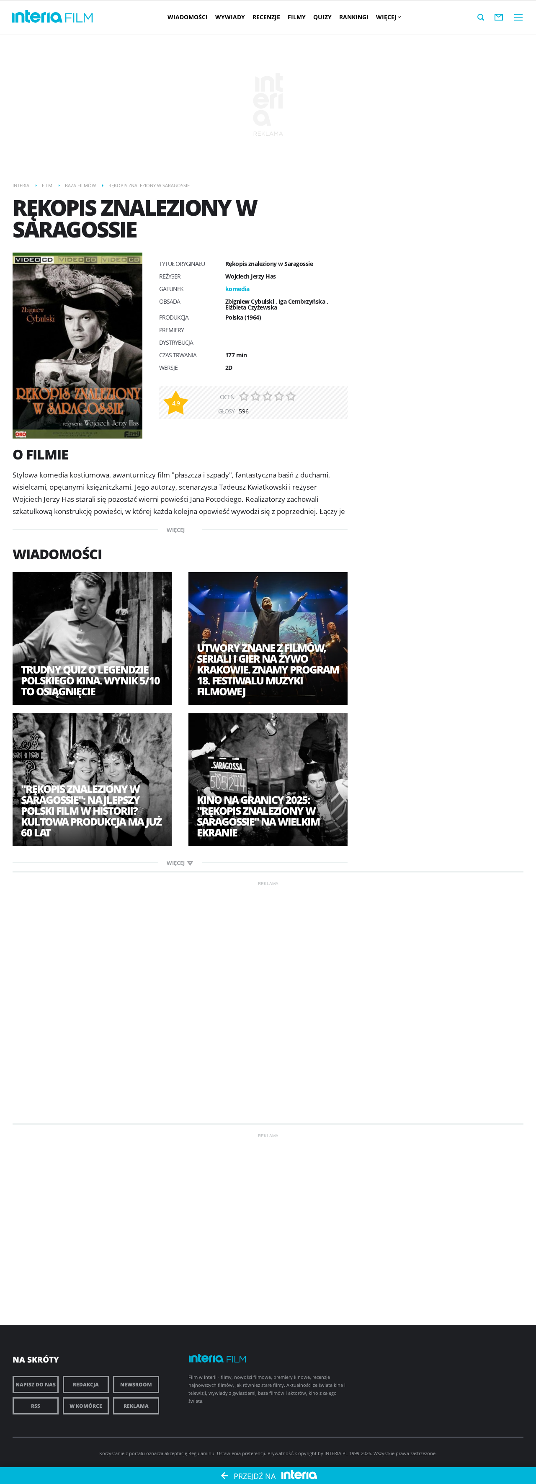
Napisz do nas (35, 1384)
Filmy (297, 17)
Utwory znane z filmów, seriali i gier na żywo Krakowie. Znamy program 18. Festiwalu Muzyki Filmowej (268, 669)
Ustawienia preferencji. (241, 1453)
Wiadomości (188, 17)
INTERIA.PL (336, 1453)
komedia (237, 289)
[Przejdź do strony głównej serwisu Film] (79, 18)
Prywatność (280, 1453)
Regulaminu (201, 1453)
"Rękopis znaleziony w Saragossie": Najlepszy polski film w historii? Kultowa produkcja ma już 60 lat (91, 810)
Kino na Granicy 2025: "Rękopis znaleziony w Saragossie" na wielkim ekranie (258, 816)
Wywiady (230, 17)
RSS (35, 1405)
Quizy (322, 17)
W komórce (86, 1405)
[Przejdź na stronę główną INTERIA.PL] (37, 17)
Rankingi (353, 17)
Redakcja (86, 1384)
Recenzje (266, 17)
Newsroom (136, 1384)
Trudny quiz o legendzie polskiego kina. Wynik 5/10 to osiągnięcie (90, 680)
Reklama (136, 1405)
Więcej (386, 17)
